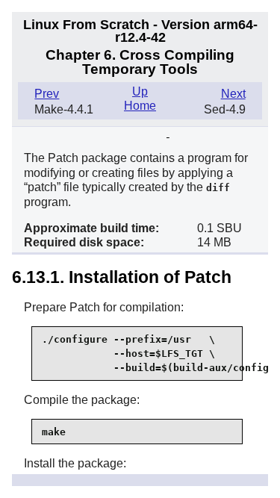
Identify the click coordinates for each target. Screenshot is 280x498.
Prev (46, 93)
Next (233, 93)
